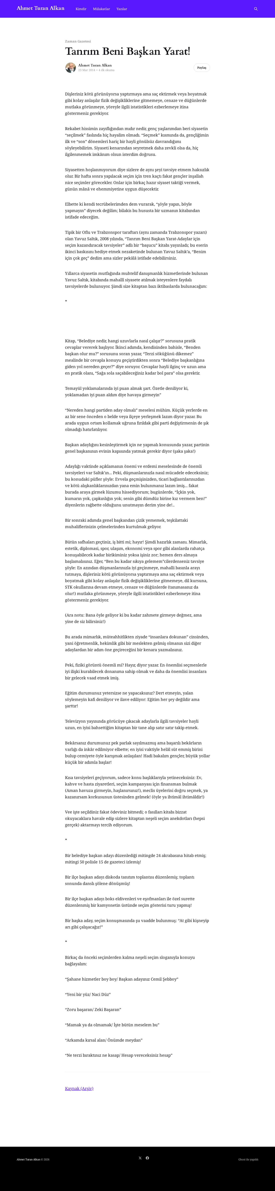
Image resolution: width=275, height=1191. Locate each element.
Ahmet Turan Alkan (40, 8)
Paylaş (201, 67)
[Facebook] (147, 1158)
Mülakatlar (101, 9)
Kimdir (81, 9)
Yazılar (122, 9)
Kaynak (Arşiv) (79, 1088)
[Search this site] (256, 9)
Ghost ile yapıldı (248, 1159)
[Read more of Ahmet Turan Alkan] (70, 67)
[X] (140, 1158)
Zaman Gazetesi (78, 41)
